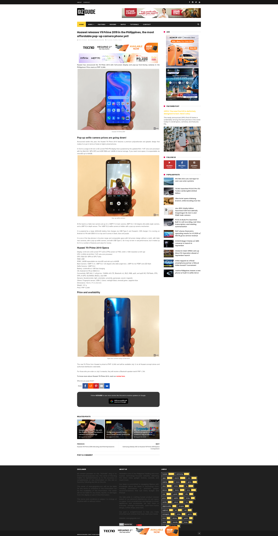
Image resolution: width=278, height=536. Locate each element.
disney (174, 518)
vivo (189, 478)
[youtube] (199, 2)
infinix (176, 486)
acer (163, 494)
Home (81, 24)
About (79, 2)
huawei (109, 40)
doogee (181, 506)
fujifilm (176, 498)
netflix (164, 502)
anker (179, 514)
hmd (164, 518)
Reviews (113, 24)
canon (176, 502)
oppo (164, 478)
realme (164, 482)
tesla (164, 522)
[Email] (101, 386)
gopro (186, 518)
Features (101, 24)
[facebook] (189, 2)
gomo (190, 514)
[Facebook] (85, 386)
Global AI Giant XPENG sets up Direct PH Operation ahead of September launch (187, 253)
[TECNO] (139, 531)
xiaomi (177, 478)
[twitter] (196, 2)
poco (164, 498)
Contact (86, 2)
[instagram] (192, 2)
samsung (179, 474)
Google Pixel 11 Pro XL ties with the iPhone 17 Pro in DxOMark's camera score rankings (90, 432)
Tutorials (134, 24)
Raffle (123, 24)
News (90, 24)
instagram (166, 514)
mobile (115, 40)
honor (178, 482)
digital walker (166, 506)
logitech (165, 510)
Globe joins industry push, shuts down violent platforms (118, 433)
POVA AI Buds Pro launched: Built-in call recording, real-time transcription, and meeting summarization (188, 223)
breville (175, 522)
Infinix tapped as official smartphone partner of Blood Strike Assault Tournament (187, 263)
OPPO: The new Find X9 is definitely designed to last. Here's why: (180, 112)
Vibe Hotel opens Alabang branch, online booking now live (187, 199)
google (81, 422)
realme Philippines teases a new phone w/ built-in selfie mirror (188, 272)
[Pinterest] (96, 386)
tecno (177, 490)
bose (186, 522)
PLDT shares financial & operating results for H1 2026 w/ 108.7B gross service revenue (188, 233)
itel (187, 502)
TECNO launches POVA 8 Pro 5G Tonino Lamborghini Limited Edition (187, 191)
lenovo (164, 490)
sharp (188, 498)
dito (186, 494)
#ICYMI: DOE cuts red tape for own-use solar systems (187, 180)
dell (185, 510)
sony (188, 490)
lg (186, 486)
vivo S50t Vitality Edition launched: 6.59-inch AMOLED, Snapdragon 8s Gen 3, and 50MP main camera (186, 211)
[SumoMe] (107, 386)
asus (164, 486)
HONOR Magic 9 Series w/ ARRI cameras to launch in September (187, 243)
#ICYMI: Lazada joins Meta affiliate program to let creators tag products (144, 432)
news (120, 40)
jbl (176, 510)
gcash (175, 494)
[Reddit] (90, 386)
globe (109, 422)
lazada (136, 422)
